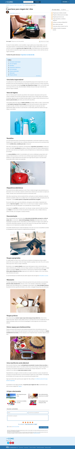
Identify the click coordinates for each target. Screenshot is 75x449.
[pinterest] (13, 443)
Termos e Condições (32, 447)
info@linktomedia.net (36, 433)
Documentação (13, 69)
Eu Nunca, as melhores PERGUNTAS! (60, 22)
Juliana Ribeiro (13, 13)
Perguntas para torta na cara (58, 17)
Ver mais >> (38, 76)
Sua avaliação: (21, 424)
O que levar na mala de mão (27, 55)
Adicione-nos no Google (45, 41)
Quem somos (21, 447)
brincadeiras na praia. (43, 276)
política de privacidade (15, 426)
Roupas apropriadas (14, 71)
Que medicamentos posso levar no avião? (43, 395)
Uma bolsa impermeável (14, 62)
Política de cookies (48, 447)
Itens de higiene (13, 64)
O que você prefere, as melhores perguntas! (59, 19)
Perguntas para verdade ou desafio (59, 13)
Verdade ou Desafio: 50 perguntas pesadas (59, 29)
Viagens (15, 5)
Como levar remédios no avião (21, 402)
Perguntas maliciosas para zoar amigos (60, 15)
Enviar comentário (43, 427)
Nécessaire (12, 73)
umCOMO (7, 5)
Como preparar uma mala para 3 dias (43, 402)
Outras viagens (19, 5)
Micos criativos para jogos (58, 24)
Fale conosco (26, 447)
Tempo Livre (12, 5)
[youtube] (10, 443)
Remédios (12, 66)
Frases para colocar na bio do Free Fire (60, 26)
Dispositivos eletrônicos (15, 67)
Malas (23, 5)
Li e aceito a (13, 426)
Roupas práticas (13, 75)
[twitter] (8, 443)
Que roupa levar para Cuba (21, 395)
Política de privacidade (40, 447)
